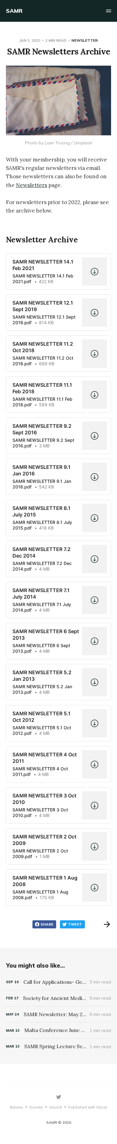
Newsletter (84, 40)
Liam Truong (57, 143)
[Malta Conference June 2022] (58, 1030)
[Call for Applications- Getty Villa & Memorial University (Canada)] (58, 982)
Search (55, 1107)
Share (47, 924)
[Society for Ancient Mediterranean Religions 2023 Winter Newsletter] (58, 998)
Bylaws (16, 1107)
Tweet (75, 924)
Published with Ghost (87, 1107)
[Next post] (107, 924)
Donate (36, 1107)
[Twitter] (58, 1097)
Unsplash (83, 143)
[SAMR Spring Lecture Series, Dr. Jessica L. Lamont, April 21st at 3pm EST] (58, 1046)
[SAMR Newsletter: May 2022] (58, 1014)
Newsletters (31, 185)
